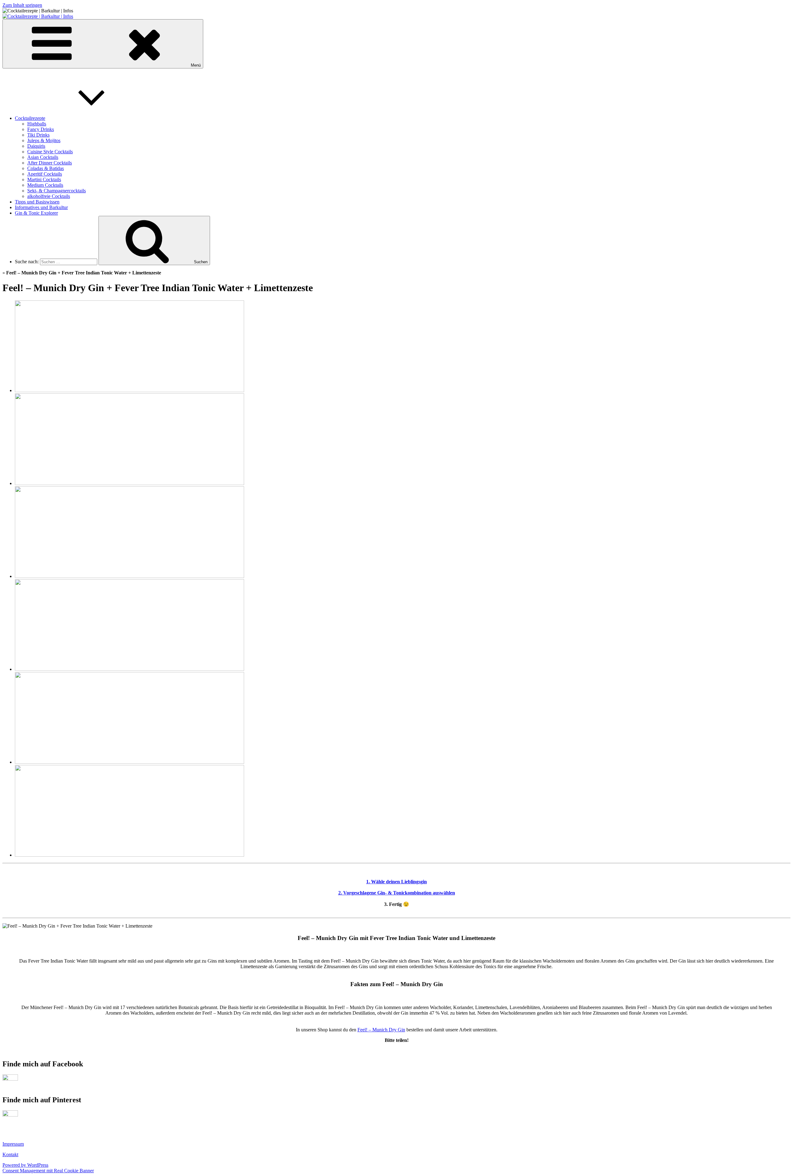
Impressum (13, 1144)
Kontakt (10, 1154)
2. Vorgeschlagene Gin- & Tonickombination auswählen (396, 892)
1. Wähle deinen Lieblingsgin (396, 881)
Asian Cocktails (42, 157)
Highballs (36, 123)
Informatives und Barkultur (41, 207)
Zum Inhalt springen (22, 5)
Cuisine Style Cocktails (50, 151)
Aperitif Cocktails (44, 174)
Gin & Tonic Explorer (36, 213)
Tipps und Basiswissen (37, 201)
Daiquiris (36, 146)
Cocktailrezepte (30, 118)
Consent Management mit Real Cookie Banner (48, 1170)
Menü (196, 65)
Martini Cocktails (44, 179)
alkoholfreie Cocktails (48, 196)
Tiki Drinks (38, 135)
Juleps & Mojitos (43, 140)
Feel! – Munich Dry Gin (381, 1029)
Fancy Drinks (40, 129)
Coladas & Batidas (45, 168)
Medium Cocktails (45, 185)
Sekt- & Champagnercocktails (56, 190)
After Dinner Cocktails (49, 162)
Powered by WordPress (25, 1165)
